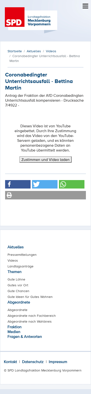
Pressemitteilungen (22, 254)
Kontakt (10, 361)
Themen (15, 271)
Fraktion (15, 326)
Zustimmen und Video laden (45, 159)
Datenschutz (33, 361)
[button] (18, 184)
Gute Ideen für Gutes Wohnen (30, 296)
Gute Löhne (16, 279)
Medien (14, 331)
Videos (13, 260)
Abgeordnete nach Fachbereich (32, 315)
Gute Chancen (18, 290)
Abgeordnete (19, 302)
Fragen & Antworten (25, 336)
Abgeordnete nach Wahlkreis (30, 321)
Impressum (58, 361)
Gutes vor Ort (18, 285)
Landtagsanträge (20, 266)
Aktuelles (16, 247)
